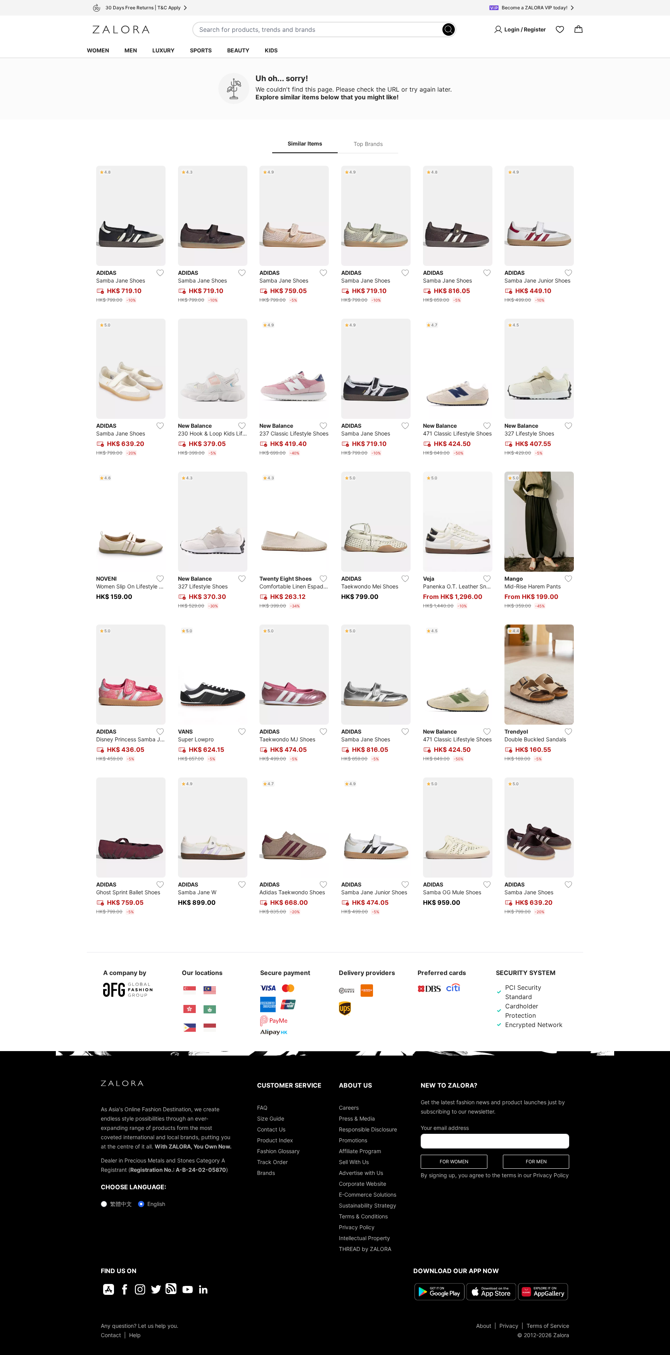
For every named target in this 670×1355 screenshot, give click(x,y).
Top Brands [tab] (368, 144)
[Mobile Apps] (108, 1289)
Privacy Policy (357, 1227)
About (483, 1325)
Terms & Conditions (363, 1216)
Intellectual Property (364, 1238)
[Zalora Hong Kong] (189, 1009)
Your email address (445, 1127)
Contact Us (271, 1129)
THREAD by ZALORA (365, 1249)
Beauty (238, 50)
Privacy (508, 1325)
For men (536, 1161)
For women (454, 1161)
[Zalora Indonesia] (210, 1028)
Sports (201, 50)
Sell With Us (354, 1162)
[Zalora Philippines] (189, 1028)
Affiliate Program (360, 1151)
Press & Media (357, 1118)
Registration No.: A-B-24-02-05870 (178, 1169)
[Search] (448, 29)
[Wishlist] (560, 29)
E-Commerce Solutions (367, 1194)
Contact (111, 1334)
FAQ (262, 1107)
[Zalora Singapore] (189, 990)
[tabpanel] (335, 541)
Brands (266, 1172)
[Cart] (578, 29)
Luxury (163, 50)
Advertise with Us (361, 1172)
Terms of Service (548, 1325)
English (156, 1204)
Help (135, 1334)
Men (130, 50)
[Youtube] (187, 1289)
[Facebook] (124, 1289)
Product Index (275, 1140)
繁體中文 (121, 1204)
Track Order (272, 1162)
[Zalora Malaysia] (210, 990)
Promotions (353, 1140)
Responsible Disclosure (368, 1129)
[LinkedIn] (203, 1289)
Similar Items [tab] (305, 143)
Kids (271, 50)
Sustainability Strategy (367, 1205)
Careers (349, 1107)
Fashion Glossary (278, 1151)
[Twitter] (156, 1289)
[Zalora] (121, 29)
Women (98, 50)
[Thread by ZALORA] (172, 1289)
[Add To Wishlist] (160, 273)
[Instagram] (140, 1289)
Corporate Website (362, 1183)
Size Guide (270, 1118)
